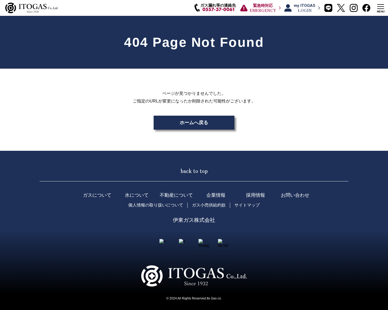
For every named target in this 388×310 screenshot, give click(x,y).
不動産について (176, 195)
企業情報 (215, 195)
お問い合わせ (295, 195)
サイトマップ (247, 205)
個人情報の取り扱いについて (155, 205)
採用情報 (255, 195)
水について (137, 195)
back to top (194, 171)
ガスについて (97, 195)
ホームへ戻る (194, 122)
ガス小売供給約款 (209, 205)
